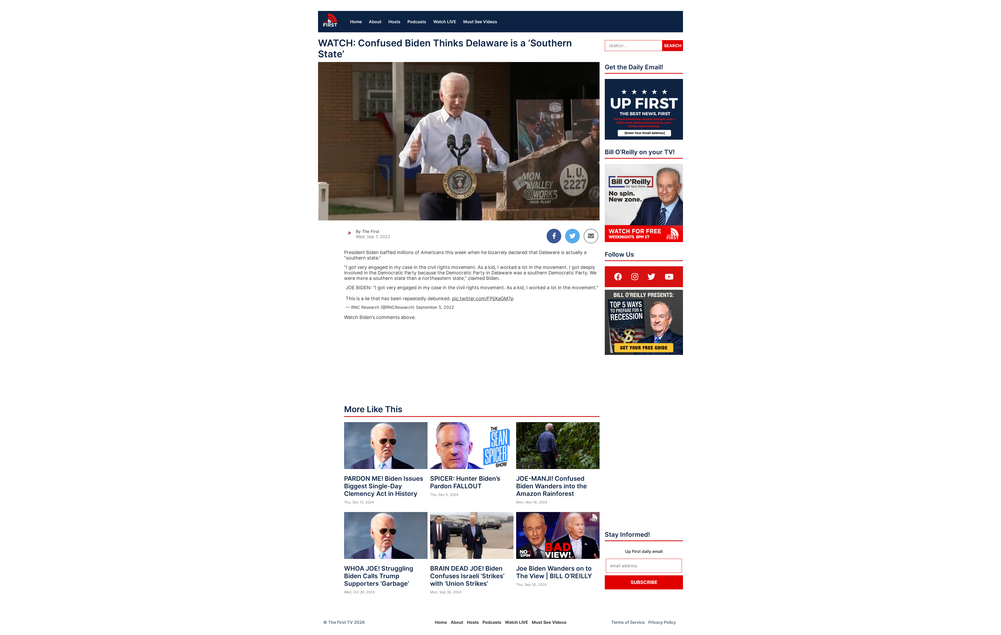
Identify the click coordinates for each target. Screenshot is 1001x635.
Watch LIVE (444, 21)
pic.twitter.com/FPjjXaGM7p (483, 298)
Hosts (394, 21)
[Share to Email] (591, 236)
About (375, 21)
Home (356, 21)
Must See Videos (480, 21)
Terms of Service (628, 622)
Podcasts (416, 21)
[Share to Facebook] (554, 236)
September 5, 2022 (435, 307)
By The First (367, 231)
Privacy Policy (662, 622)
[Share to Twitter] (572, 236)
